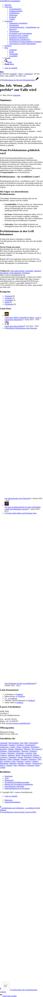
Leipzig (27, 761)
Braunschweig (27, 755)
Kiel (1, 761)
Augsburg (28, 753)
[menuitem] (24, 5)
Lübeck (3, 767)
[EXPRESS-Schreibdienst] (10, 1)
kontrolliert (29, 271)
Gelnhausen (4, 747)
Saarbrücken (37, 763)
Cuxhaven (3, 757)
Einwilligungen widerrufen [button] (14, 786)
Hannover (32, 759)
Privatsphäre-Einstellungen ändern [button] (17, 782)
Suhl (15, 765)
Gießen (12, 747)
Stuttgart (9, 765)
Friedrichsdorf (30, 745)
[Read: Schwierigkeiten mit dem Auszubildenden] (24, 513)
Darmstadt (3, 745)
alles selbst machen (17, 271)
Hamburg (24, 759)
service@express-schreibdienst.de (18, 723)
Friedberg (20, 745)
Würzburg (21, 765)
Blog (2, 72)
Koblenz (7, 761)
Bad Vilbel (24, 743)
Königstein (35, 747)
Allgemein (16, 95)
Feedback (19, 694)
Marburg (27, 749)
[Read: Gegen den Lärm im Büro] (7, 324)
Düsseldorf (13, 757)
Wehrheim (11, 753)
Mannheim (19, 749)
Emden (20, 757)
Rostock (28, 763)
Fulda (10, 759)
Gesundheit (9, 300)
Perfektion (26, 273)
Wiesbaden (20, 753)
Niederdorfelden (14, 751)
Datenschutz (9, 780)
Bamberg (11, 755)
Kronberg (3, 749)
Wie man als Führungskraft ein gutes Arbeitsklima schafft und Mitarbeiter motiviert (23, 508)
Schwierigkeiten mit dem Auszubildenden (20, 683)
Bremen (36, 755)
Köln (13, 761)
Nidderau (3, 751)
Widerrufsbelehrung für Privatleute (17, 788)
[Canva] (19, 80)
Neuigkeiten (9, 304)
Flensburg (28, 757)
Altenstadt (3, 743)
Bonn (37, 765)
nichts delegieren (15, 273)
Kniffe (7, 302)
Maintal (11, 749)
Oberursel (24, 751)
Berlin (18, 755)
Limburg (35, 761)
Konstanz (20, 761)
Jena (39, 759)
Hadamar (16, 759)
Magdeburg (4, 763)
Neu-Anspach (37, 749)
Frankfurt (12, 745)
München (13, 763)
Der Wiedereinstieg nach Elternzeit (17, 498)
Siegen (2, 765)
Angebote (8, 298)
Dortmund (30, 765)
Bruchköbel (33, 743)
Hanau (18, 747)
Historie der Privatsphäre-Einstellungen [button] (19, 784)
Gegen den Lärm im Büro (14, 326)
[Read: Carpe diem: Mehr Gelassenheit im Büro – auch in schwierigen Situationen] (7, 315)
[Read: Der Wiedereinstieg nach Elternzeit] (24, 328)
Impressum (8, 776)
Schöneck (33, 751)
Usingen (3, 753)
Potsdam (21, 763)
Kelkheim (26, 747)
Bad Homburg (14, 743)
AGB (7, 778)
